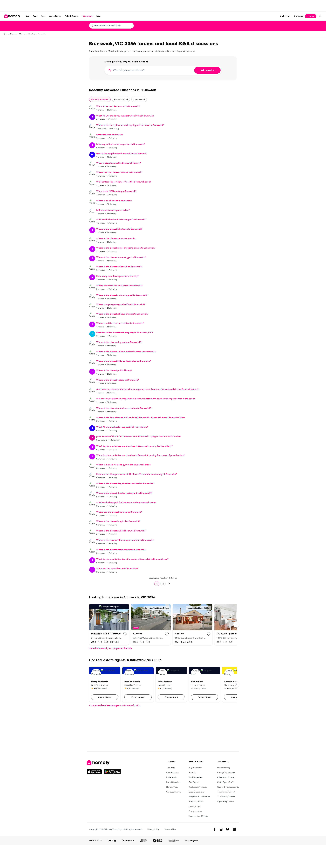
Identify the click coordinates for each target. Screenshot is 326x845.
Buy (27, 16)
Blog (98, 16)
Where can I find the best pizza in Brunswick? (119, 285)
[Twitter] (227, 829)
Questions (87, 16)
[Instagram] (221, 829)
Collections (285, 16)
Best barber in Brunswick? (109, 134)
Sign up (310, 16)
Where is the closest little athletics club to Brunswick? (123, 360)
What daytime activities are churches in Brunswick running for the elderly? (134, 445)
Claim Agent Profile (226, 782)
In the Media (171, 777)
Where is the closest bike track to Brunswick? (119, 228)
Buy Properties (195, 767)
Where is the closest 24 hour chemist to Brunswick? (122, 313)
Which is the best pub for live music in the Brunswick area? (126, 502)
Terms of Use (170, 829)
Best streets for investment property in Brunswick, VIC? (124, 332)
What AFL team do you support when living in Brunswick (125, 115)
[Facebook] (214, 829)
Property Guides (196, 801)
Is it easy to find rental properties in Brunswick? (120, 143)
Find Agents (194, 782)
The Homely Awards (226, 796)
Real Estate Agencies (198, 787)
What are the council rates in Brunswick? (117, 568)
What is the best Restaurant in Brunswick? (118, 106)
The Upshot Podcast (226, 791)
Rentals (192, 772)
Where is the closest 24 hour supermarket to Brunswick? (125, 540)
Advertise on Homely (226, 777)
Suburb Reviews (72, 16)
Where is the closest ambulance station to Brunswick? (123, 408)
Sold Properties (195, 777)
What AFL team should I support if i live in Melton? (122, 426)
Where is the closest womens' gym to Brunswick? (121, 257)
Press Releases (172, 772)
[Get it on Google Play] (112, 771)
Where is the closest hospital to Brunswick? (118, 521)
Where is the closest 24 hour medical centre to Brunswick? (126, 351)
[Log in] (320, 16)
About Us (170, 767)
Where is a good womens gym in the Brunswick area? (123, 464)
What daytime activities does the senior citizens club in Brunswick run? (132, 558)
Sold (43, 16)
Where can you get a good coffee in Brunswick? (120, 304)
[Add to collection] (125, 634)
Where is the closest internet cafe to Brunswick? (120, 549)
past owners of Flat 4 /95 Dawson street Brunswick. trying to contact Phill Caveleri (138, 436)
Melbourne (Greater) (27, 34)
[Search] (92, 25)
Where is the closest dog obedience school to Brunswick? (125, 483)
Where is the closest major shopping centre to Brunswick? (125, 247)
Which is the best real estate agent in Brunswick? (121, 219)
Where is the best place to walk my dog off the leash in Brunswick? (130, 125)
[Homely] (104, 762)
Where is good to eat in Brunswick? (114, 200)
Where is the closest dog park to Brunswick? (118, 342)
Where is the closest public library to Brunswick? (120, 530)
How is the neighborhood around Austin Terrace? (121, 153)
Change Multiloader (226, 772)
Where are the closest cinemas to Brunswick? (119, 172)
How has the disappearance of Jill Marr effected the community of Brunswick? (136, 474)
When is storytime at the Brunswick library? (118, 162)
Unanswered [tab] (139, 99)
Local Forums (12, 34)
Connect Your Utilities (198, 816)
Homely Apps (172, 787)
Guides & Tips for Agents (228, 787)
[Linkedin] (234, 829)
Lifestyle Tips (194, 806)
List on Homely (223, 767)
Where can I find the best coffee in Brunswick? (120, 323)
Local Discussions (196, 791)
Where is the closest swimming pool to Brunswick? (121, 294)
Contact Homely (173, 791)
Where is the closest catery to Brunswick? (117, 379)
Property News (195, 811)
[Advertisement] (163, 5)
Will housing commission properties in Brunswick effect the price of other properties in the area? (145, 398)
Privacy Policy (153, 829)
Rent (35, 16)
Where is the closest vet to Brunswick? (115, 238)
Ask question (207, 70)
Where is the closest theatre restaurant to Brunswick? (124, 492)
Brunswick (41, 34)
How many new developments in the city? (117, 276)
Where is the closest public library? (114, 370)
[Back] (5, 33)
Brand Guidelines (173, 782)
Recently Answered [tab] (99, 99)
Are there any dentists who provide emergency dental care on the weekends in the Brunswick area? (147, 389)
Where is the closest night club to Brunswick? (119, 266)
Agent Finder (55, 16)
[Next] (169, 583)
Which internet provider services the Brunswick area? (123, 181)
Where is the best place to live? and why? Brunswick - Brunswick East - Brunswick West (140, 417)
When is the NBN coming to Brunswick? (116, 191)
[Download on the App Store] (95, 771)
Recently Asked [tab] (121, 99)
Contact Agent (104, 697)
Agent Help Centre (225, 801)
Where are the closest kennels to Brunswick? (119, 511)
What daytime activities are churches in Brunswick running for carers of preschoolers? (140, 455)
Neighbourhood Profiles (199, 796)
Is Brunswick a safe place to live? (113, 210)
